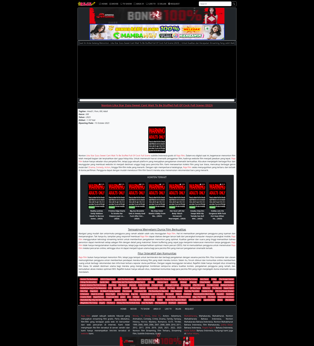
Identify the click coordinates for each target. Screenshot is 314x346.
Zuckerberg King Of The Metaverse (93, 288)
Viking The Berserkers (89, 282)
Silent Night (110, 294)
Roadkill (126, 288)
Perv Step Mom (135, 300)
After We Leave (198, 285)
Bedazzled (217, 282)
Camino (174, 282)
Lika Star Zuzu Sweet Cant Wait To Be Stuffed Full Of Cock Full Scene (118, 155)
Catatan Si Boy (207, 291)
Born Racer (204, 279)
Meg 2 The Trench (199, 297)
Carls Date (171, 297)
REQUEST (189, 309)
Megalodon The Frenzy (89, 303)
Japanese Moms (120, 300)
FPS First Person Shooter (224, 291)
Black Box (112, 285)
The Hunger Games (226, 279)
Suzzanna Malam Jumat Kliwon (151, 294)
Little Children (143, 285)
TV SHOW (145, 309)
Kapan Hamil (228, 288)
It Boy (214, 279)
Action (107, 167)
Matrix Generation (143, 279)
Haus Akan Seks (195, 300)
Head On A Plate (97, 294)
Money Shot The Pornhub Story (128, 303)
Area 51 (156, 316)
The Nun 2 (111, 303)
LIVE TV (168, 309)
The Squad (169, 294)
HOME (123, 309)
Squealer (220, 294)
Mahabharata (190, 316)
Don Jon (151, 282)
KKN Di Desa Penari (108, 279)
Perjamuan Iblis (112, 297)
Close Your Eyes (123, 294)
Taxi (186, 288)
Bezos (220, 300)
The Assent (123, 285)
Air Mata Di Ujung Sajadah (110, 291)
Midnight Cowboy (171, 285)
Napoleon (94, 291)
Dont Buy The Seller (192, 291)
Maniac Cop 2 (162, 282)
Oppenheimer (98, 297)
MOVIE (133, 309)
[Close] (158, 335)
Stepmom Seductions (225, 297)
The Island (229, 300)
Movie (135, 316)
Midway (183, 282)
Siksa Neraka (205, 282)
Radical (142, 288)
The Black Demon (184, 297)
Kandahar (229, 294)
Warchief (117, 288)
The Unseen (127, 291)
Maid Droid (182, 303)
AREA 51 (157, 309)
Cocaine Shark (86, 297)
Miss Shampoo (176, 291)
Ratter (160, 300)
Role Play (84, 291)
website (84, 333)
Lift (110, 288)
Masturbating (149, 300)
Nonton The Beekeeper (89, 279)
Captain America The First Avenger (93, 285)
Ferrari (162, 288)
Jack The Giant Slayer (126, 279)
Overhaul (172, 303)
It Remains (85, 294)
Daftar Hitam (192, 333)
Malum (178, 294)
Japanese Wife (209, 300)
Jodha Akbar (227, 324)
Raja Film (180, 155)
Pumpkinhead (157, 285)
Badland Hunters (227, 285)
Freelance (187, 294)
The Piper (171, 288)
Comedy (99, 167)
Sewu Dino (145, 297)
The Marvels (217, 288)
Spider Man (104, 282)
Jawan (123, 297)
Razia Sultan (190, 330)
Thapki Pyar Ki (208, 327)
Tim (153, 297)
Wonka (179, 288)
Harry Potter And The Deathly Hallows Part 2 (128, 282)
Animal (134, 288)
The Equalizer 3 (160, 303)
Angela (102, 303)
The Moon (211, 297)
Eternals (133, 285)
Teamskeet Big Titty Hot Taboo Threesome (96, 300)
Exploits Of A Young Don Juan (164, 279)
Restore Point (152, 288)
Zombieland (229, 282)
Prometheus (185, 285)
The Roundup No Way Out (158, 291)
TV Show (145, 316)
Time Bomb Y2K (140, 291)
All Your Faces (195, 288)
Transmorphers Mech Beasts (204, 294)
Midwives (206, 288)
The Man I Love (212, 285)
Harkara (136, 297)
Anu (129, 297)
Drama (92, 167)
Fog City (134, 294)
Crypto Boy (161, 297)
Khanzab (193, 282)
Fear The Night (147, 303)
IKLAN (178, 309)
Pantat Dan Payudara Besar (176, 300)
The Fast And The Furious (188, 279)
